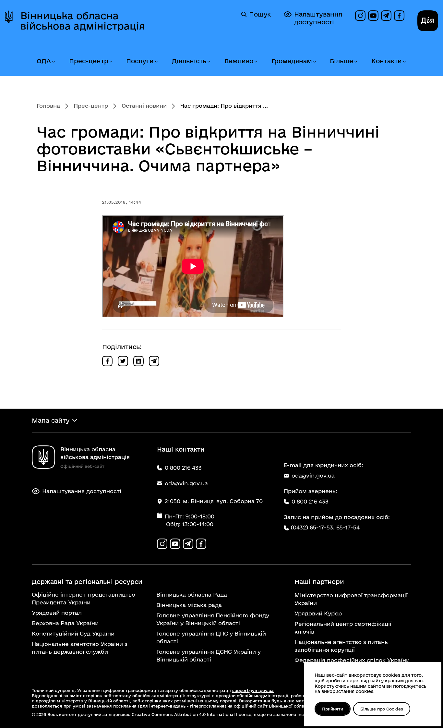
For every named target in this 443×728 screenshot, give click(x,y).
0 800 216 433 (310, 501)
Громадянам (291, 61)
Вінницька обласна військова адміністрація (82, 20)
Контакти (386, 61)
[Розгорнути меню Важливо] (255, 62)
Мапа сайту (50, 420)
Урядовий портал (57, 613)
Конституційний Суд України (73, 633)
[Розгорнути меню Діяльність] (208, 62)
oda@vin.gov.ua (313, 475)
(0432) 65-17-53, (313, 527)
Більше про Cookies (381, 709)
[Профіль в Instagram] (360, 15)
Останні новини (144, 106)
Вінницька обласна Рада (191, 594)
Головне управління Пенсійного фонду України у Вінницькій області (212, 619)
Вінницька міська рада (189, 605)
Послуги (140, 61)
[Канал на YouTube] (373, 15)
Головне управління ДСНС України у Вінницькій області (208, 655)
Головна (48, 106)
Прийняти (332, 709)
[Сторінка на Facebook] (399, 15)
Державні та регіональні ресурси (87, 581)
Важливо (238, 61)
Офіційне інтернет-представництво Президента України (83, 598)
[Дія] (427, 20)
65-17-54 (348, 527)
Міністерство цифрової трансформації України (351, 599)
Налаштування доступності (318, 18)
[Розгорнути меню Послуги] (156, 62)
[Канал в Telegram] (386, 15)
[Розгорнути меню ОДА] (53, 62)
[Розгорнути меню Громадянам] (314, 62)
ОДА (44, 61)
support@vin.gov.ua (253, 690)
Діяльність (189, 61)
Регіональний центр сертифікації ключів (342, 628)
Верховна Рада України (65, 623)
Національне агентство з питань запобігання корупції (341, 646)
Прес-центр (88, 61)
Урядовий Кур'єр (318, 613)
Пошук (260, 14)
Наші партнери (319, 581)
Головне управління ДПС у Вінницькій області (211, 637)
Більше (341, 61)
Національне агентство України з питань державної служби (79, 648)
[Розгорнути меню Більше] (355, 62)
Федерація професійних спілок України (352, 660)
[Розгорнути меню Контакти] (404, 62)
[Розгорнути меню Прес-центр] (110, 62)
